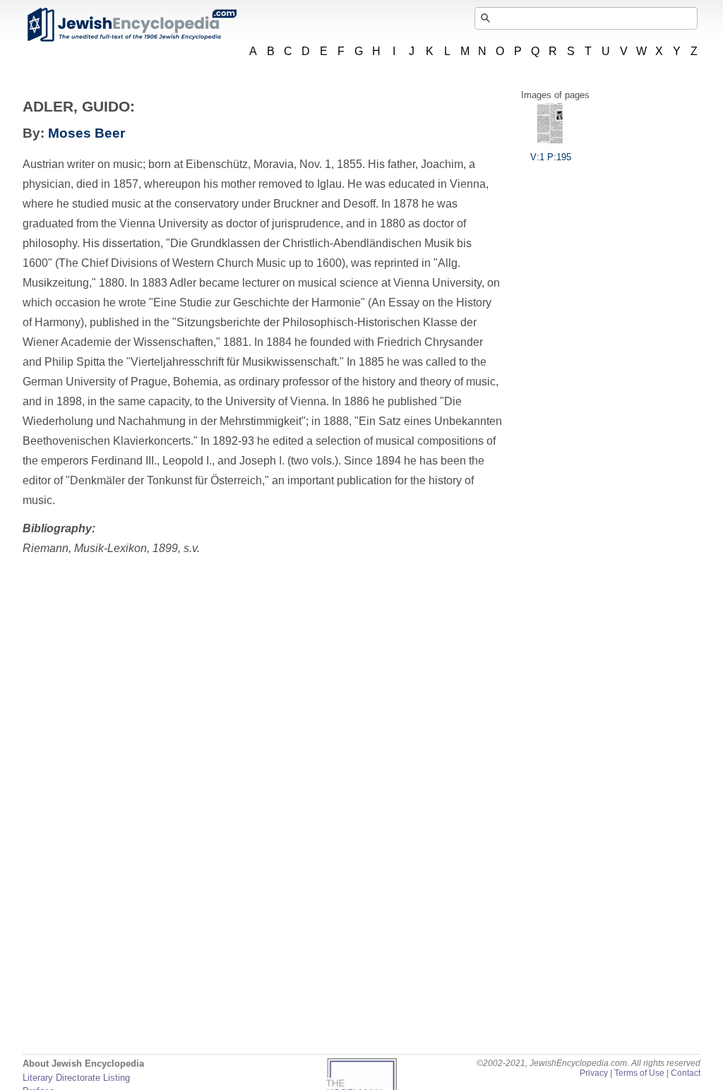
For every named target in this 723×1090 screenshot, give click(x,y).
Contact (685, 1073)
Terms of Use (639, 1073)
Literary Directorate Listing (76, 1077)
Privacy (594, 1073)
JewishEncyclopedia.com (131, 24)
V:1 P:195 (550, 157)
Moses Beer (86, 133)
